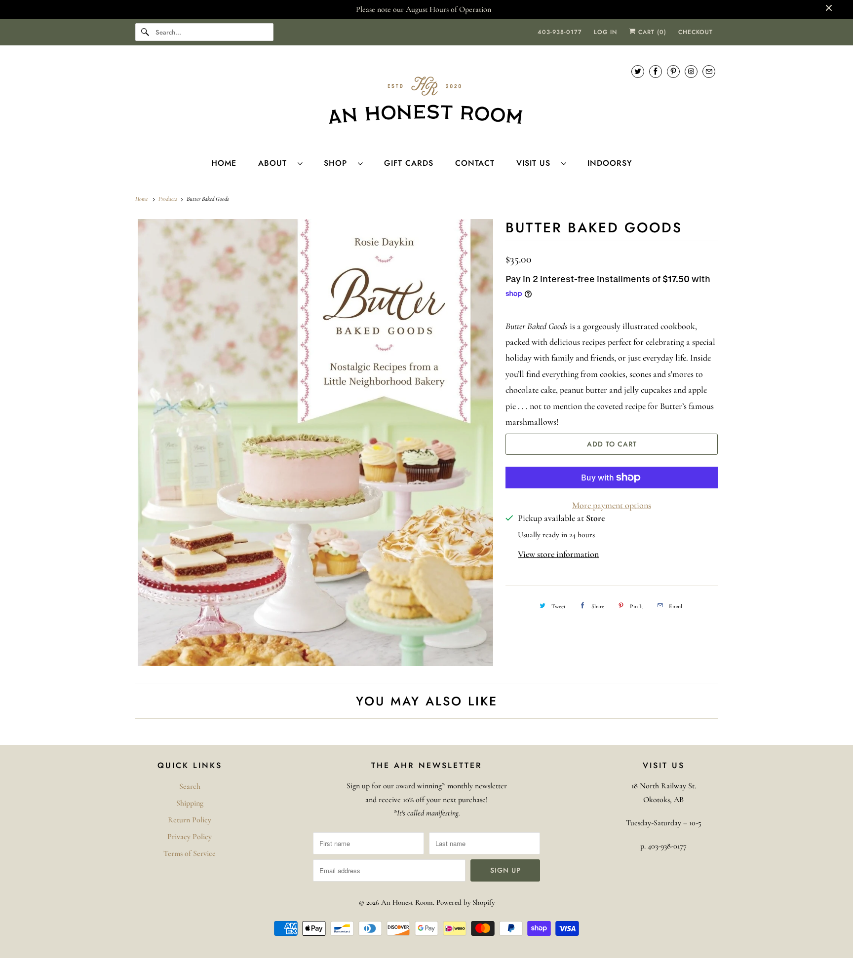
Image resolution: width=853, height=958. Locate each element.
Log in (605, 32)
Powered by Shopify (465, 902)
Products (168, 198)
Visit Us (536, 163)
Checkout (695, 32)
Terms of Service (189, 853)
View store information (558, 554)
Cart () (651, 32)
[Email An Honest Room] (708, 71)
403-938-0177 (560, 32)
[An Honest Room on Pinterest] (673, 71)
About (275, 163)
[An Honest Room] (426, 100)
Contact (475, 163)
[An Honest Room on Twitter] (637, 71)
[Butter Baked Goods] (315, 442)
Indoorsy (609, 163)
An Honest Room (407, 902)
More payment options (611, 505)
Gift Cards (408, 163)
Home (223, 163)
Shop (338, 163)
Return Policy (189, 820)
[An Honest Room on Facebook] (655, 71)
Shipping (189, 803)
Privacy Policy (189, 837)
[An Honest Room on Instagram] (691, 71)
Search (189, 786)
